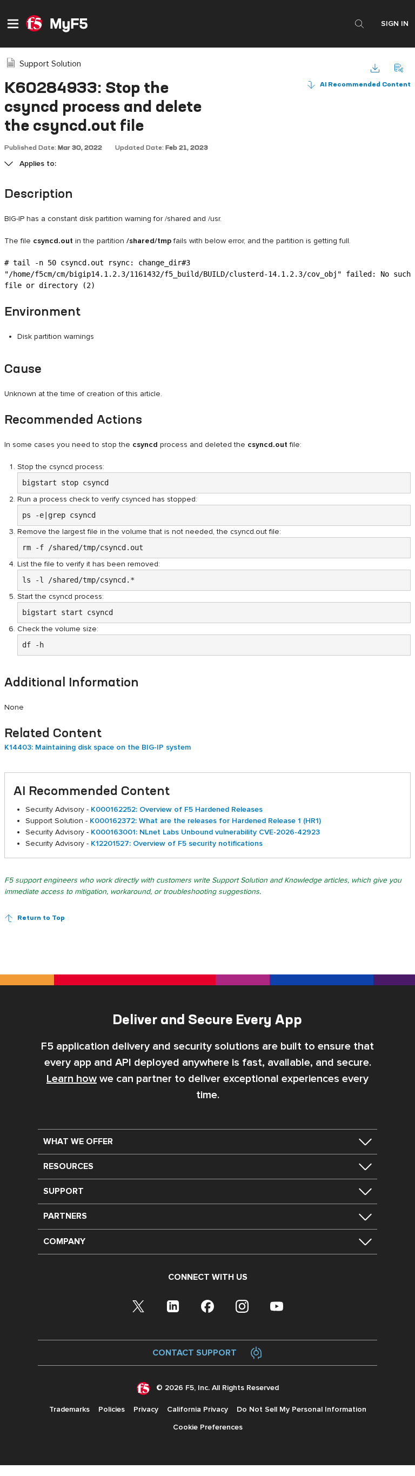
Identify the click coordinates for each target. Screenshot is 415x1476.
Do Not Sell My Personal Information (301, 1409)
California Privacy (197, 1409)
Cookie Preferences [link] (208, 1427)
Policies (111, 1409)
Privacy (145, 1409)
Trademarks (69, 1409)
